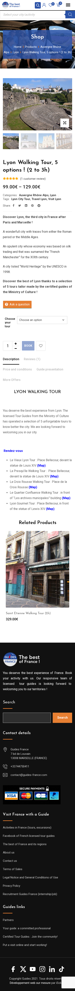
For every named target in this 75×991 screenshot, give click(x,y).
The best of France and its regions (25, 844)
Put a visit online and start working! (25, 945)
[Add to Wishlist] (41, 346)
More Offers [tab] (12, 380)
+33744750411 (20, 766)
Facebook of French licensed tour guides (29, 836)
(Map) (66, 498)
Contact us (10, 861)
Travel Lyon (39, 199)
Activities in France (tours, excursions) (27, 827)
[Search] (70, 14)
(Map (50, 509)
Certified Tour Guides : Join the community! (30, 936)
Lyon (53, 195)
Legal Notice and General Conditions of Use (30, 877)
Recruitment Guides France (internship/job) (30, 894)
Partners (8, 920)
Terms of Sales (12, 869)
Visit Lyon (54, 199)
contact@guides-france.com (29, 775)
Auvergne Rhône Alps (33, 195)
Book (28, 345)
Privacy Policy (11, 886)
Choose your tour (10, 322)
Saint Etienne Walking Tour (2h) (28, 613)
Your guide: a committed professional (27, 928)
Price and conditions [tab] (17, 369)
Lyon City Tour (20, 199)
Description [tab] (11, 359)
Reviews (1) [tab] (32, 359)
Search (9, 702)
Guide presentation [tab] (50, 369)
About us (8, 852)
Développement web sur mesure (30, 983)
